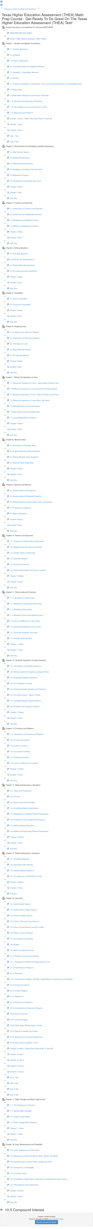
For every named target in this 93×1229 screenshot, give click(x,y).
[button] (1, 2)
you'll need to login (56, 1219)
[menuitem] (1, 5)
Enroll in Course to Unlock (46, 1222)
